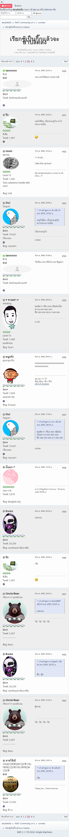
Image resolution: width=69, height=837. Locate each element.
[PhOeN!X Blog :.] (4, 141)
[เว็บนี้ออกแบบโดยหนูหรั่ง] (4, 401)
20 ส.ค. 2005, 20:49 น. (43, 557)
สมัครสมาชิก (50, 9)
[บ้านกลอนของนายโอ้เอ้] (4, 806)
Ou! (8, 203)
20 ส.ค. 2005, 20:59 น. (43, 654)
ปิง (7, 114)
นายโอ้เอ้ (11, 760)
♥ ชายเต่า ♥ (12, 300)
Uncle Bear (12, 593)
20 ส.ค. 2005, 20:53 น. (43, 593)
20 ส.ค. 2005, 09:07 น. (43, 356)
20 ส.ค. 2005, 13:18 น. (43, 467)
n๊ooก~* (10, 467)
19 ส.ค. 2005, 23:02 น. (43, 114)
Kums (9, 511)
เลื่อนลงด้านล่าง (7, 61)
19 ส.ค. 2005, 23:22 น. (43, 151)
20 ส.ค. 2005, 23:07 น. (43, 760)
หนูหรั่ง (10, 356)
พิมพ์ (66, 61)
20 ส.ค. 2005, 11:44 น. (43, 414)
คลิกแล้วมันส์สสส (42, 384)
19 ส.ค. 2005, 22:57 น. (43, 70)
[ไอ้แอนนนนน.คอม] (4, 105)
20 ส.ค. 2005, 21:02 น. (43, 700)
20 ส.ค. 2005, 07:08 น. (43, 255)
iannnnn (11, 70)
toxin (9, 151)
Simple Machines (44, 832)
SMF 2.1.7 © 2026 (26, 832)
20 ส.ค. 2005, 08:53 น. (43, 299)
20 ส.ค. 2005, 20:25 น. (43, 511)
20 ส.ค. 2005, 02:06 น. (43, 202)
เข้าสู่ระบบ (34, 9)
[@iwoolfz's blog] (4, 242)
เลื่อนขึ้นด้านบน (7, 816)
